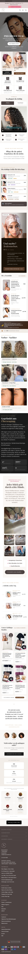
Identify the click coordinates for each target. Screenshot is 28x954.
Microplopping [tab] (20, 103)
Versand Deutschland (5, 929)
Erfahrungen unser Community (7, 881)
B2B (2, 935)
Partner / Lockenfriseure (6, 902)
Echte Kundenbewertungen (7, 879)
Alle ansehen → (23, 275)
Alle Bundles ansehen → (20, 627)
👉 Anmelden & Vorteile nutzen (14, 6)
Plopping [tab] (8, 103)
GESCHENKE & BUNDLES (6, 839)
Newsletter (3, 908)
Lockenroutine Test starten (14, 753)
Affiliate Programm (5, 904)
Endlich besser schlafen (6, 887)
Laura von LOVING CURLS (7, 873)
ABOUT (3, 911)
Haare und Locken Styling (6, 890)
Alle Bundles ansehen (14, 697)
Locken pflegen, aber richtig (7, 892)
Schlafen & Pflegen (6, 829)
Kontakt (3, 933)
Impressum (3, 917)
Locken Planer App (5, 896)
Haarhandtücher (5, 832)
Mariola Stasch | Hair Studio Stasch (8, 877)
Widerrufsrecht (4, 923)
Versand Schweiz (5, 931)
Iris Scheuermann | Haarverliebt (8, 871)
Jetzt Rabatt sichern (14, 43)
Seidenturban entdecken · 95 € (14, 268)
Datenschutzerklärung (5, 921)
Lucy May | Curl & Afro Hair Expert (8, 875)
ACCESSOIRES (4, 836)
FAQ (2, 906)
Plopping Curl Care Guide (6, 894)
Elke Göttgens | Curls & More (7, 869)
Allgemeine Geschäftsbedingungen (8, 919)
